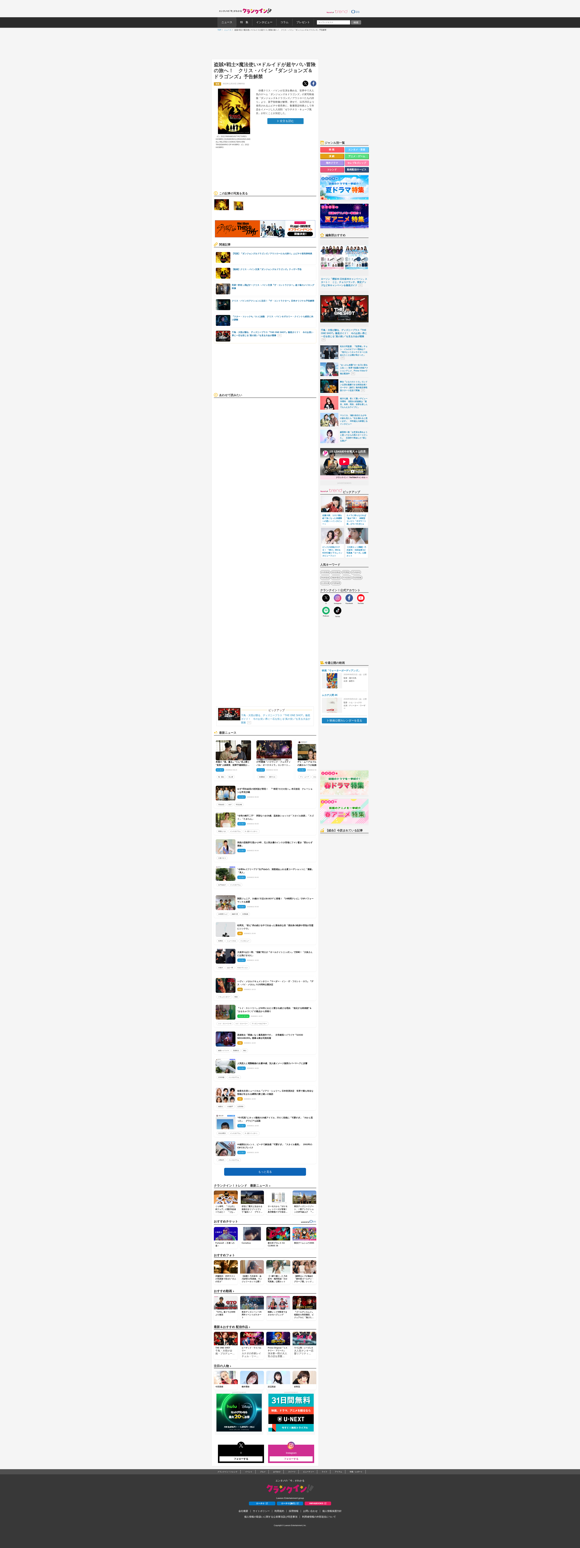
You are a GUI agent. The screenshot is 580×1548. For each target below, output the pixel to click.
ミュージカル (231, 941)
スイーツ (291, 1472)
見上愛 (231, 777)
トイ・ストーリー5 (224, 1023)
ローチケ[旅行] (288, 1503)
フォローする (241, 1459)
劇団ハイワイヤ (223, 1050)
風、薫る (221, 777)
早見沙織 (239, 804)
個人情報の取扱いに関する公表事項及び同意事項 (270, 1516)
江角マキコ (222, 858)
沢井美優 (221, 1077)
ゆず (230, 804)
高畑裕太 (236, 1050)
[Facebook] (349, 598)
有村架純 (325, 578)
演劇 (332, 156)
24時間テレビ (223, 914)
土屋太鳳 (325, 583)
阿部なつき (222, 831)
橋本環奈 (336, 578)
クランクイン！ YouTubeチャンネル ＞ (352, 477)
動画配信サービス (356, 169)
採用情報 (293, 1511)
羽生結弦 (221, 804)
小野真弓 (221, 1160)
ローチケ (260, 1503)
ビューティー (308, 1472)
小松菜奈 (347, 578)
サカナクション (242, 967)
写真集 (346, 572)
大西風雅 (245, 914)
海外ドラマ (332, 163)
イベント (248, 1472)
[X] (326, 598)
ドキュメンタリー (224, 997)
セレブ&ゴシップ (356, 163)
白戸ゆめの (222, 885)
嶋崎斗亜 (235, 914)
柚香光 (220, 1106)
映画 (236, 997)
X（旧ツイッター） (251, 831)
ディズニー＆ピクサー (259, 1023)
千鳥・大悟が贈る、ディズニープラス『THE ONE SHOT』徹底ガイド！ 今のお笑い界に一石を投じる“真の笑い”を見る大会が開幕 (275, 719)
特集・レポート (356, 1472)
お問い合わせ (310, 1511)
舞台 (244, 1050)
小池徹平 (230, 1106)
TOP (219, 30)
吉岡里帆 (358, 578)
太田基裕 (240, 1106)
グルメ (263, 1472)
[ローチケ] (355, 11)
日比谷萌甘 (222, 1133)
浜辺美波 (336, 572)
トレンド (332, 169)
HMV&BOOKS (316, 1503)
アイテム (338, 1472)
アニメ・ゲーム (356, 156)
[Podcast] (326, 610)
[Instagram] (337, 598)
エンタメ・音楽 (356, 149)
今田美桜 (325, 572)
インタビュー (244, 941)
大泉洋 (220, 967)
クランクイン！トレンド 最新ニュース (242, 1186)
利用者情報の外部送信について (319, 1516)
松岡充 (220, 941)
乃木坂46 (356, 572)
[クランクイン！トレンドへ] (337, 11)
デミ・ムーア (304, 777)
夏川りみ (272, 777)
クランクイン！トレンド (227, 1472)
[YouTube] (361, 598)
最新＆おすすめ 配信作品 (232, 1327)
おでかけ (276, 1472)
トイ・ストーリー (241, 1023)
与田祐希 (336, 583)
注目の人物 (222, 1366)
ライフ (324, 1472)
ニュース (227, 30)
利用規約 (279, 1511)
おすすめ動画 (224, 1291)
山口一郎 (230, 967)
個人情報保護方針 (332, 1511)
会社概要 (243, 1511)
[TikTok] (337, 610)
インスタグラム (235, 831)
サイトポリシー (261, 1511)
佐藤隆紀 (262, 777)
